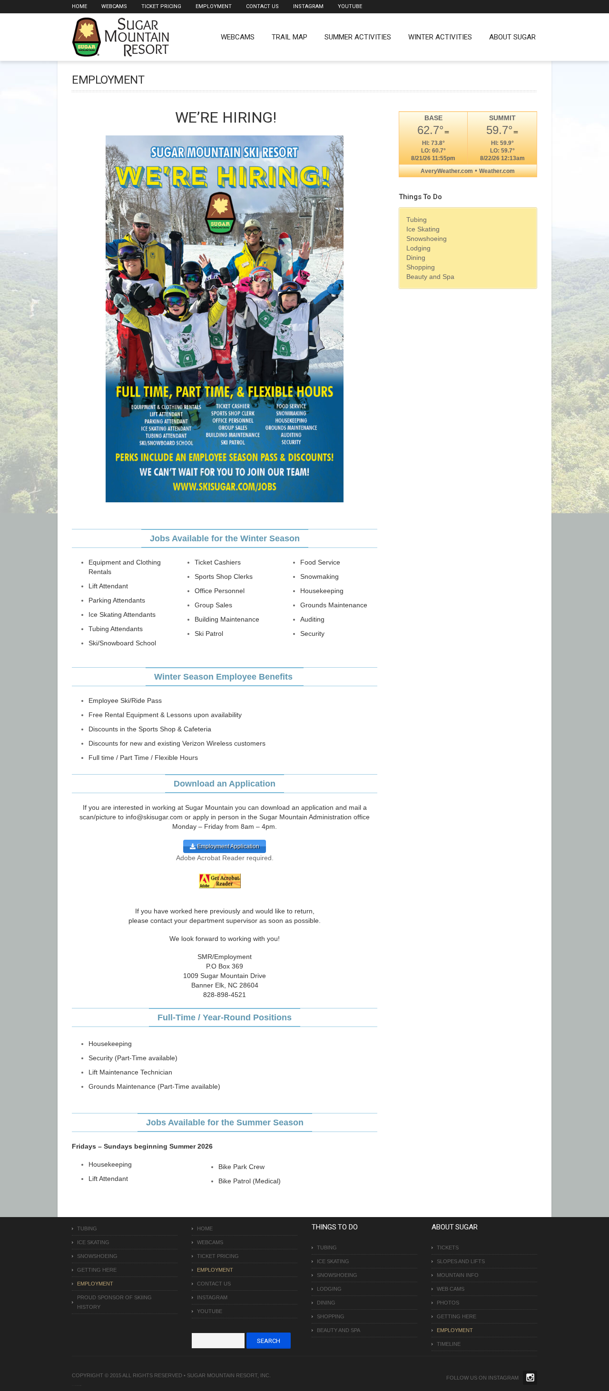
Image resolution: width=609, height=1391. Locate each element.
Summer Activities (357, 37)
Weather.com (497, 171)
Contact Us (262, 6)
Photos (448, 1302)
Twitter (530, 1378)
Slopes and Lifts (461, 1261)
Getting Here (97, 1270)
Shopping (420, 267)
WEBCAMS (238, 37)
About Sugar (512, 37)
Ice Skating (423, 229)
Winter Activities (440, 37)
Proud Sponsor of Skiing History (114, 1302)
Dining (415, 257)
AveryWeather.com (447, 171)
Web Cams (450, 1289)
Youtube (350, 6)
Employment (214, 6)
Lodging (418, 248)
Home (79, 6)
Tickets (448, 1247)
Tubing (416, 219)
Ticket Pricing (161, 6)
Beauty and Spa (430, 276)
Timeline (449, 1344)
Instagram (308, 6)
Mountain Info (458, 1275)
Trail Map (289, 37)
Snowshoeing (426, 238)
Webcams (114, 6)
